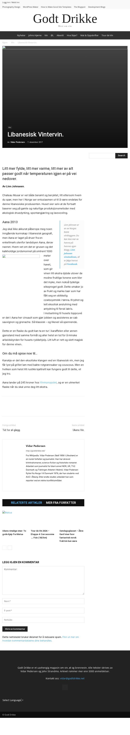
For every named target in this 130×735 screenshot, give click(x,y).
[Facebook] (5, 156)
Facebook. (72, 264)
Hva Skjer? (72, 35)
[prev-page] (4, 548)
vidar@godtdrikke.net (72, 678)
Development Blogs (96, 7)
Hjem (4, 42)
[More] (44, 156)
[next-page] (10, 548)
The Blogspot (79, 7)
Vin (46, 35)
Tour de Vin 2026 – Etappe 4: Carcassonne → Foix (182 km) (42, 534)
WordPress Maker (30, 7)
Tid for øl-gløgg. (11, 430)
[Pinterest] (21, 156)
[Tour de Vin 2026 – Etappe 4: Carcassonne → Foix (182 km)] (43, 519)
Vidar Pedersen (17, 142)
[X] (13, 156)
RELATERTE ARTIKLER (26, 502)
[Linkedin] (29, 156)
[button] (124, 35)
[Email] (37, 156)
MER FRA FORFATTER (61, 502)
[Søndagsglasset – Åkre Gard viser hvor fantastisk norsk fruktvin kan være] (71, 519)
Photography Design (11, 7)
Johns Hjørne (34, 35)
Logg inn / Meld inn (10, 2)
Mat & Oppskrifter (89, 35)
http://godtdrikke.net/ (35, 451)
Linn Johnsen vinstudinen (70, 253)
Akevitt (60, 35)
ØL (52, 35)
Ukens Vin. (78, 430)
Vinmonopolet (48, 382)
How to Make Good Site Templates (56, 7)
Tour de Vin (107, 35)
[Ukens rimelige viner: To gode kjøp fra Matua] (14, 519)
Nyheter (21, 35)
